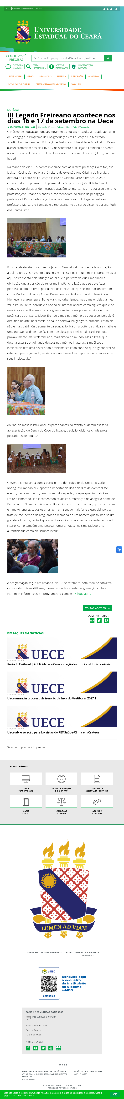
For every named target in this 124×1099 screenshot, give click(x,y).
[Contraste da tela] (116, 9)
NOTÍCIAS (13, 110)
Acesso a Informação (36, 1025)
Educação (43, 127)
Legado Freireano (57, 127)
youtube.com (50, 1048)
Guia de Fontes (33, 1030)
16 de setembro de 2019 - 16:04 (21, 127)
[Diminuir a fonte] (108, 9)
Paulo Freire (72, 127)
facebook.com (28, 1048)
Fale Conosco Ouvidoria (44, 1017)
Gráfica (69, 952)
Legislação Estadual (61, 812)
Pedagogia (84, 127)
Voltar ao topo (95, 608)
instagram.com (35, 1048)
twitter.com (43, 1048)
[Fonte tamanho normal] (104, 9)
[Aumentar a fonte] (112, 9)
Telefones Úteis (33, 1034)
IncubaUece (32, 952)
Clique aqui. (82, 594)
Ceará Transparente (26, 789)
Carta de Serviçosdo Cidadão (61, 789)
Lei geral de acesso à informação (97, 789)
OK (115, 1094)
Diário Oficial (26, 812)
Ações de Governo (97, 812)
